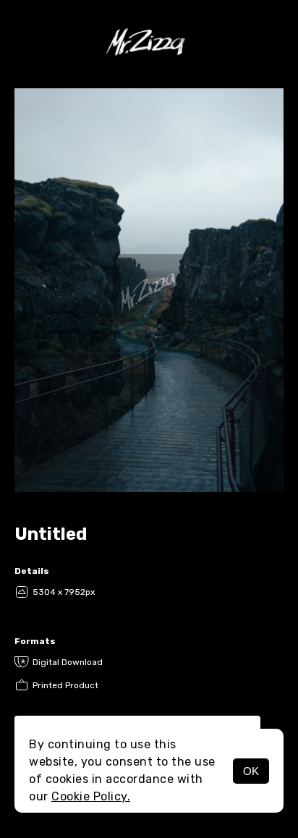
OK (251, 771)
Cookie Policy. (90, 796)
